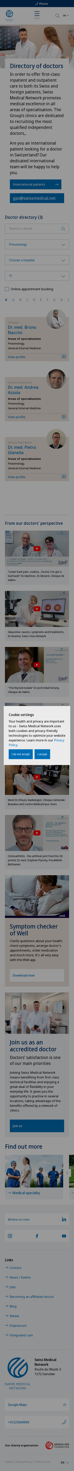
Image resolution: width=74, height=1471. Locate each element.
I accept (42, 754)
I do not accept (21, 754)
